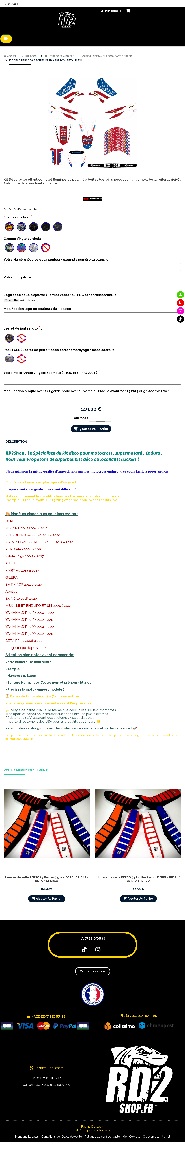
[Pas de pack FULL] (21, 358)
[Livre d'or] (180, 302)
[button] (7, 838)
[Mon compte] (180, 294)
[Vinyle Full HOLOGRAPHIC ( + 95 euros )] (21, 247)
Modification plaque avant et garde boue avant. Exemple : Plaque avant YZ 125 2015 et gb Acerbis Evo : (86, 391)
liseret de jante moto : (23, 328)
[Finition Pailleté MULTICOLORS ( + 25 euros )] (57, 226)
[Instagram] (180, 310)
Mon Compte (131, 1136)
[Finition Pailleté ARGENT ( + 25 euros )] (45, 226)
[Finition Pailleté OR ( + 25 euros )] (33, 226)
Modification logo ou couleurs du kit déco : (38, 309)
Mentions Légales (27, 1136)
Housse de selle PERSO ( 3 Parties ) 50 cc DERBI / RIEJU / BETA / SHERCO (47, 879)
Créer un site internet (156, 1136)
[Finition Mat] (21, 226)
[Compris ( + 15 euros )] (9, 338)
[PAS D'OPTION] (45, 247)
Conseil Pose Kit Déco (46, 1078)
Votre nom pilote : (18, 277)
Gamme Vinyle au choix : (23, 239)
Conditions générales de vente (61, 1136)
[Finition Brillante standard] (9, 226)
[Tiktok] (180, 319)
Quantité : (81, 418)
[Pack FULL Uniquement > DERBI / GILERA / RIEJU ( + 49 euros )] (9, 358)
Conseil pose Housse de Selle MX (46, 1084)
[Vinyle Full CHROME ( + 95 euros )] (33, 247)
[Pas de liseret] (21, 338)
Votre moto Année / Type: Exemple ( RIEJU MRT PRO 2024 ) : (52, 372)
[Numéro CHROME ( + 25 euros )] (9, 247)
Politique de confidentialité (102, 1136)
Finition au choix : (19, 216)
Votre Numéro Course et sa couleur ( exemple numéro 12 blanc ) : (56, 259)
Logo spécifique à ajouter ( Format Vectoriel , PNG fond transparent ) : (60, 295)
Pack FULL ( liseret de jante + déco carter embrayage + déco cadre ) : (59, 350)
